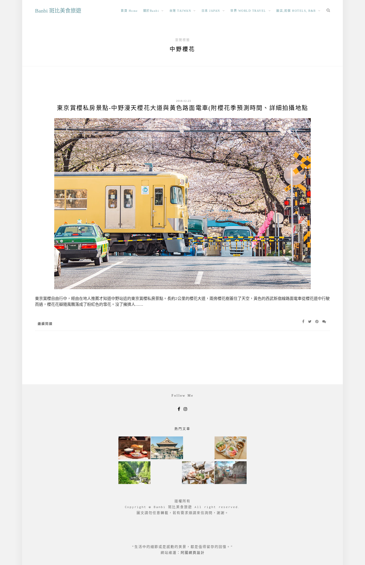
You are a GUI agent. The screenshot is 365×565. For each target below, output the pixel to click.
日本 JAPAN (210, 10)
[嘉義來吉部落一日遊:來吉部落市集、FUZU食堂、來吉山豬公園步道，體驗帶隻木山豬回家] (198, 473)
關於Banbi (151, 10)
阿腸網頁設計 (193, 552)
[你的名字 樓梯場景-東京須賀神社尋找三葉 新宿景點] (231, 473)
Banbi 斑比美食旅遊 (58, 11)
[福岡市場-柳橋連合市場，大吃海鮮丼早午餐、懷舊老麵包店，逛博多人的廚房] (231, 448)
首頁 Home (129, 10)
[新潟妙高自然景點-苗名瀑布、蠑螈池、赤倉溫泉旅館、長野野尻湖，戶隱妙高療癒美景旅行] (134, 473)
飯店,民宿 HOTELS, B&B (296, 10)
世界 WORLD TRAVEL (248, 10)
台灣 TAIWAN (180, 10)
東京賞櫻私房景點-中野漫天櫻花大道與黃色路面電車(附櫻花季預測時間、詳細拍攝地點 (182, 108)
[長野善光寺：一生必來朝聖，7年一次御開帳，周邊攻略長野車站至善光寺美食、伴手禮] (167, 448)
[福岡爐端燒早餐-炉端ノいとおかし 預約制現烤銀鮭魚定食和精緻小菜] (134, 448)
